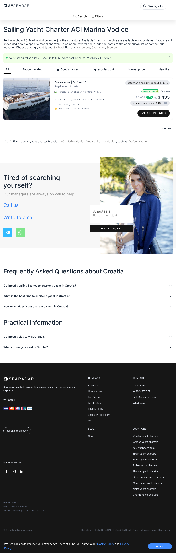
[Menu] (171, 6)
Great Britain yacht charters (148, 477)
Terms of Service (158, 530)
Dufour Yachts (138, 141)
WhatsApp (139, 402)
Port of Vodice (106, 141)
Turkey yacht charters (145, 465)
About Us (93, 385)
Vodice (90, 141)
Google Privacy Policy (135, 530)
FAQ (90, 420)
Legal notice (94, 402)
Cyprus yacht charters (145, 494)
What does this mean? (99, 58)
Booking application (17, 430)
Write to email (19, 217)
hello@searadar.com (144, 397)
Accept (160, 546)
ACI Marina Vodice (73, 141)
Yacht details (154, 113)
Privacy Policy (95, 408)
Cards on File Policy (99, 414)
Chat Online (139, 385)
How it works (95, 391)
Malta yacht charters (144, 488)
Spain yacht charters (144, 453)
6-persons (98, 47)
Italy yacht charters (144, 447)
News (91, 436)
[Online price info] (157, 91)
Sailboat (59, 47)
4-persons (83, 47)
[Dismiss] (169, 56)
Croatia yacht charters (145, 436)
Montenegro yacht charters (148, 483)
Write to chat (111, 228)
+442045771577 (141, 391)
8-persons (113, 47)
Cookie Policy (106, 544)
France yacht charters (145, 459)
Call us (11, 205)
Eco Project (94, 397)
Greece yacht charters (145, 441)
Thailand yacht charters (146, 471)
